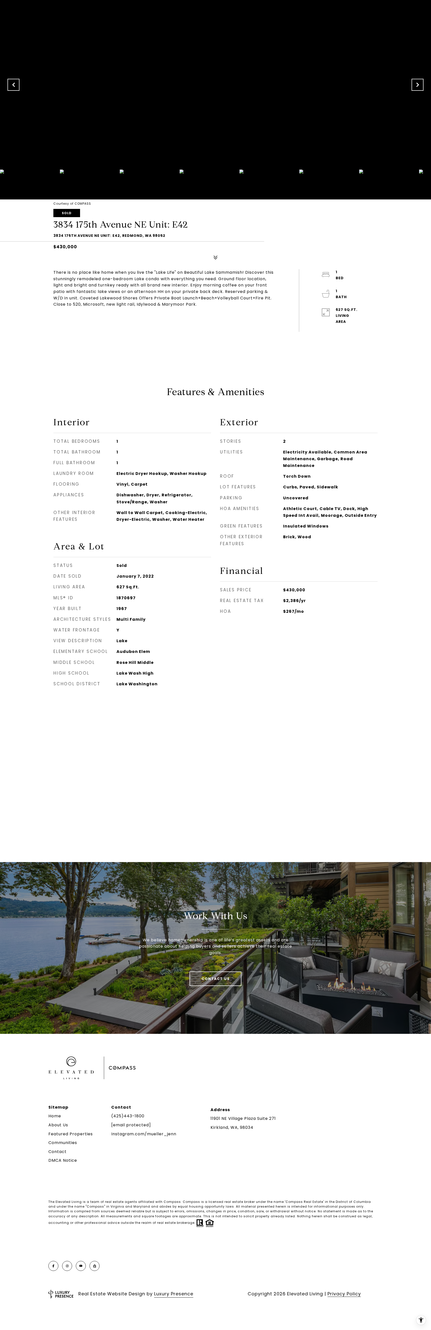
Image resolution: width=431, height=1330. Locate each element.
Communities (62, 1143)
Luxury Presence (173, 1294)
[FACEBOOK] (53, 1266)
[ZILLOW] (95, 1266)
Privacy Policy (344, 1294)
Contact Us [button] (215, 978)
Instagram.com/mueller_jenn (143, 1134)
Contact (57, 1151)
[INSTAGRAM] (67, 1266)
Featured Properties (70, 1134)
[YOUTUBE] (81, 1266)
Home (54, 1116)
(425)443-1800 (127, 1116)
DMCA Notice (62, 1160)
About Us (58, 1125)
